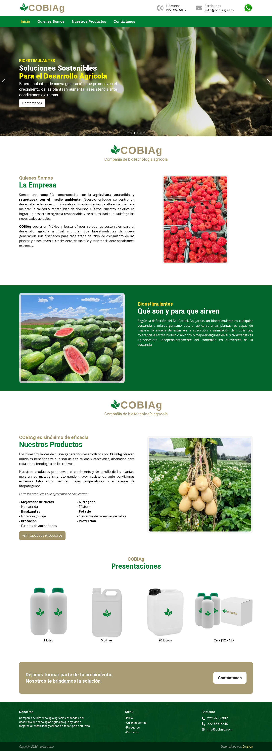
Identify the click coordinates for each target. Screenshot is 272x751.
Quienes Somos (51, 21)
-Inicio (129, 718)
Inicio (25, 21)
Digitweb (248, 746)
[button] (268, 81)
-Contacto (131, 732)
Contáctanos (124, 21)
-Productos (132, 727)
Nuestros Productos (89, 21)
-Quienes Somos (136, 722)
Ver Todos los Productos (42, 535)
